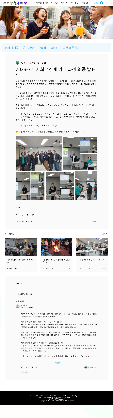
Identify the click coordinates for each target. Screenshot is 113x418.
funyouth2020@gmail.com (74, 396)
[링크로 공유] (33, 215)
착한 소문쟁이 (71, 47)
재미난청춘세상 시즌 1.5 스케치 (20, 260)
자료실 (42, 47)
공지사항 (28, 47)
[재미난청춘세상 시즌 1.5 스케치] (21, 247)
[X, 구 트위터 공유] (22, 215)
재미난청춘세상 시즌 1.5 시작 (91, 259)
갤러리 (54, 47)
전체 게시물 (12, 47)
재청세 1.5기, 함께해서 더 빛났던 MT (56, 260)
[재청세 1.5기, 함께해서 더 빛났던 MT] (57, 247)
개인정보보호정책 (60, 399)
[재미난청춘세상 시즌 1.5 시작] (92, 247)
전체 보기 (105, 234)
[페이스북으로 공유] (17, 215)
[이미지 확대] (39, 153)
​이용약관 (50, 399)
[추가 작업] (96, 62)
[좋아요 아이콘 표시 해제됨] (22, 367)
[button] (106, 48)
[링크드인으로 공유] (27, 215)
